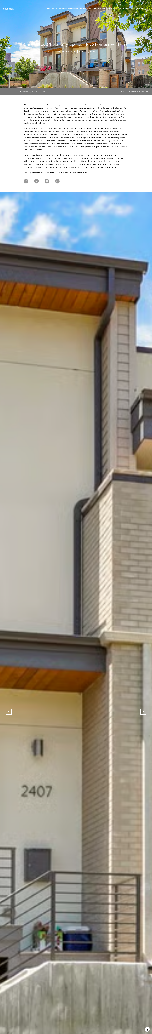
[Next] (143, 712)
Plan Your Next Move (104, 9)
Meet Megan (51, 9)
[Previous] (9, 712)
